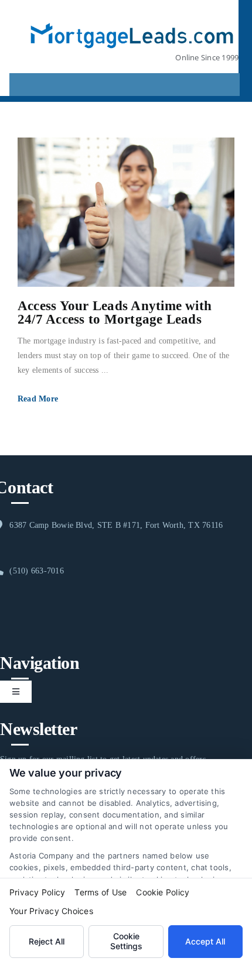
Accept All (205, 941)
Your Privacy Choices (51, 911)
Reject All (46, 941)
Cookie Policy (162, 892)
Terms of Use (100, 892)
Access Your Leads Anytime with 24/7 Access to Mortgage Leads (115, 312)
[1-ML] (132, 16)
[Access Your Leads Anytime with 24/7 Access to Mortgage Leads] (126, 212)
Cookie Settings (126, 941)
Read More (38, 398)
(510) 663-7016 (36, 570)
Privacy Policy (37, 892)
